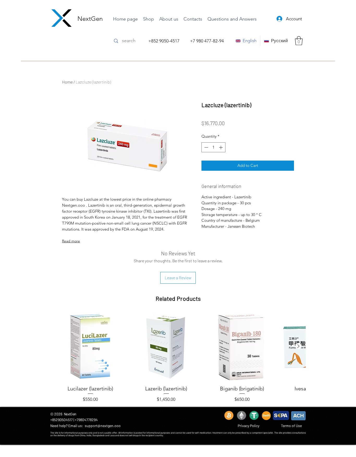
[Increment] (221, 147)
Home (67, 81)
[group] (178, 357)
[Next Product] (298, 346)
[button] (299, 40)
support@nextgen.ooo (103, 425)
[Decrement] (205, 147)
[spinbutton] (213, 147)
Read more (71, 241)
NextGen (90, 18)
